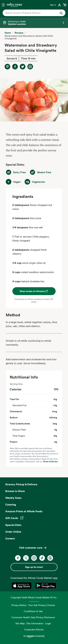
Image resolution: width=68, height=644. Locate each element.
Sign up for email (34, 567)
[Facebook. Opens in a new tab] (18, 558)
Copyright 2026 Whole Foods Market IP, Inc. (34, 597)
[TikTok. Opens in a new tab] (42, 558)
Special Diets (13, 525)
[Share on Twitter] (22, 66)
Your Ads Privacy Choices (41, 605)
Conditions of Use (33, 611)
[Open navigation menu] (3, 5)
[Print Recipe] (30, 66)
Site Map (20, 623)
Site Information (34, 623)
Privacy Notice (19, 605)
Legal (48, 623)
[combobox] (31, 12)
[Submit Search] (61, 13)
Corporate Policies (34, 629)
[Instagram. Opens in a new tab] (34, 558)
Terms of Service (50, 461)
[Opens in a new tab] (22, 585)
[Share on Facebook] (15, 66)
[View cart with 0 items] (65, 5)
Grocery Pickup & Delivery (21, 484)
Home (8, 32)
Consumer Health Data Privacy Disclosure (33, 617)
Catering (10, 504)
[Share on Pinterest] (7, 66)
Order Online (13, 531)
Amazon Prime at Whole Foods (23, 511)
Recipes (19, 32)
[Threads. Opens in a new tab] (50, 558)
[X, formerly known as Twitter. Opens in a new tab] (26, 558)
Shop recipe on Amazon (32, 291)
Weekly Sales (13, 498)
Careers (10, 538)
